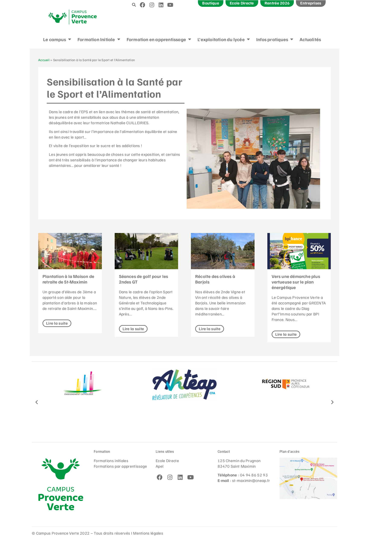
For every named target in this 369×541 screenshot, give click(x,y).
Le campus (54, 39)
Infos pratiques (272, 39)
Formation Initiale (96, 39)
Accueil (44, 60)
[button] (134, 4)
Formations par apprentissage (120, 466)
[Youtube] (170, 4)
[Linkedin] (161, 4)
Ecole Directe (167, 460)
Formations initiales (111, 460)
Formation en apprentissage (156, 39)
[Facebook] (142, 4)
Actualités (310, 39)
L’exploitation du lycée (221, 39)
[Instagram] (152, 4)
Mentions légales (148, 532)
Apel (159, 466)
